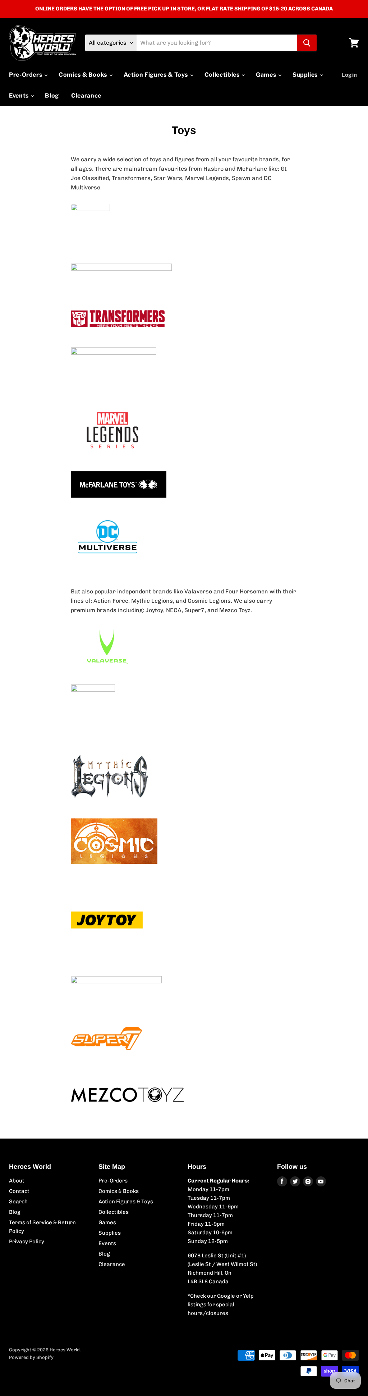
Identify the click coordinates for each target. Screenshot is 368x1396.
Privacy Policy (26, 1241)
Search (18, 1201)
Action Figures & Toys (156, 74)
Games (266, 74)
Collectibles (222, 74)
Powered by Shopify (31, 1357)
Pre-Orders (26, 74)
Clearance (86, 95)
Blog (52, 95)
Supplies (306, 74)
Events (19, 95)
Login (349, 75)
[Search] (307, 43)
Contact (19, 1191)
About (16, 1180)
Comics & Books (84, 74)
